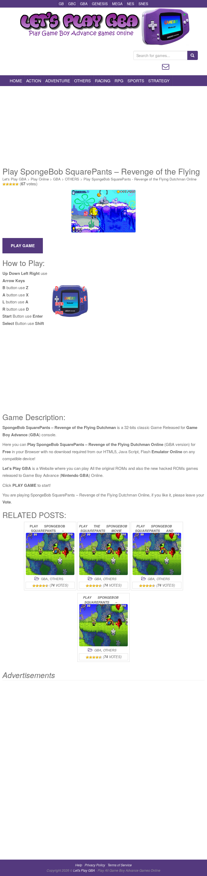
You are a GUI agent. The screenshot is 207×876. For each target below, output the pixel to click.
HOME (16, 80)
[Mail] (165, 66)
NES (130, 3)
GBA (84, 3)
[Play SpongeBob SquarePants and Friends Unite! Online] (156, 554)
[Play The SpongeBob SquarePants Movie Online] (103, 554)
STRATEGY (159, 80)
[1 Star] (4, 184)
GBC (72, 3)
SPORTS (135, 80)
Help (78, 865)
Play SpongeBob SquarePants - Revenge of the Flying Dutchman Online (140, 179)
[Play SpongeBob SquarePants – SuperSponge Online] (50, 554)
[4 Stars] (13, 184)
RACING (103, 80)
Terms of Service (120, 865)
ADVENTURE (57, 80)
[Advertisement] (103, 126)
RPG (119, 80)
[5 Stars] (17, 184)
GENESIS (100, 3)
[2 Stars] (7, 184)
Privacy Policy (95, 865)
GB (61, 3)
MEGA (117, 3)
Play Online (40, 179)
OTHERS (82, 80)
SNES (143, 3)
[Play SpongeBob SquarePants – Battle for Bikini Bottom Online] (103, 625)
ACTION (33, 80)
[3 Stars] (10, 184)
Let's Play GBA (14, 179)
